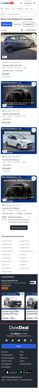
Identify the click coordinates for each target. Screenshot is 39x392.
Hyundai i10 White (7, 251)
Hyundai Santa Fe (7, 261)
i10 (26, 9)
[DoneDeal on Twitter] (13, 340)
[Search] (3, 14)
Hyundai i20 (22, 264)
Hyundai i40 (22, 258)
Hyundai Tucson (6, 254)
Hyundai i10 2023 (24, 241)
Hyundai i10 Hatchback (26, 251)
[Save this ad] (34, 35)
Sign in (19, 346)
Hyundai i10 (28, 24)
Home (7, 9)
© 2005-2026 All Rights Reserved (12, 377)
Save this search (20, 228)
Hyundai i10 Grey (24, 247)
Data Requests (7, 364)
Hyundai (20, 9)
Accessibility (6, 367)
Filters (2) (7, 24)
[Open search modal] (21, 3)
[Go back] (2, 8)
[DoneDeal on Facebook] (6, 340)
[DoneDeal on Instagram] (31, 340)
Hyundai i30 (22, 254)
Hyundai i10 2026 (7, 241)
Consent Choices (25, 364)
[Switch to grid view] (22, 30)
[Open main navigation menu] (35, 3)
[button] (29, 217)
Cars (13, 9)
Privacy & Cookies (12, 380)
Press (22, 352)
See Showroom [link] (6, 285)
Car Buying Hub (7, 355)
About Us (5, 352)
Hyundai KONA (6, 258)
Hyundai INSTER (6, 268)
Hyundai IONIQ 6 (24, 268)
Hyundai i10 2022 (7, 244)
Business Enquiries (8, 358)
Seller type (17, 24)
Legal (3, 380)
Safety (22, 361)
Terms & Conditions (26, 380)
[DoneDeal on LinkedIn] (25, 340)
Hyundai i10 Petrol (7, 247)
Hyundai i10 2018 (24, 244)
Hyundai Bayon (23, 261)
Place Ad (28, 3)
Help (21, 355)
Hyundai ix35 (5, 264)
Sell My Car (23, 358)
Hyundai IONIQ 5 (7, 271)
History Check (7, 361)
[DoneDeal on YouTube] (19, 340)
